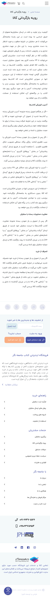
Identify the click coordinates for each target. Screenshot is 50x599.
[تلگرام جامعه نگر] (15, 548)
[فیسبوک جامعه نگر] (28, 548)
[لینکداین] (22, 548)
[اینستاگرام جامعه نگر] (34, 548)
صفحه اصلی (35, 12)
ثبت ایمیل (12, 326)
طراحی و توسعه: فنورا (29, 594)
